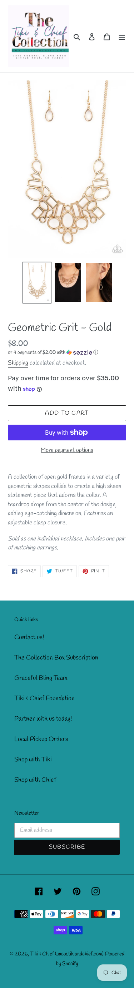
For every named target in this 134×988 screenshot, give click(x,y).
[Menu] (121, 36)
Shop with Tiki (33, 759)
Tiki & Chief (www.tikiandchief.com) (67, 954)
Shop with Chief (35, 780)
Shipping (18, 363)
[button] (53, 352)
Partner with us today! (43, 719)
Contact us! (29, 637)
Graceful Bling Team (40, 678)
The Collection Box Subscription (56, 657)
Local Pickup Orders (41, 739)
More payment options (67, 450)
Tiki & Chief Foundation (44, 698)
